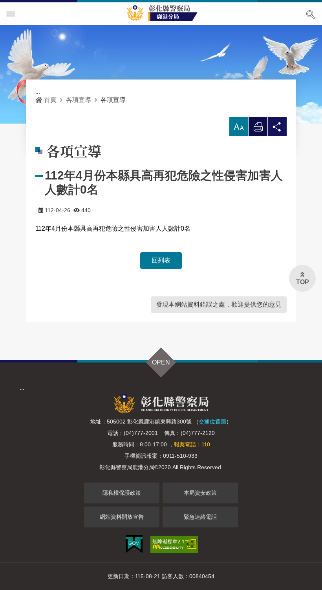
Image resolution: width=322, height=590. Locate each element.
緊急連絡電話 (200, 517)
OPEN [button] (161, 362)
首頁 (50, 99)
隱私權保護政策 (121, 493)
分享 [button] (277, 129)
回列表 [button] (161, 260)
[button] (238, 126)
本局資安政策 (200, 493)
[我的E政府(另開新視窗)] (134, 544)
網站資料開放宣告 (122, 517)
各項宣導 (78, 99)
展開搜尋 (310, 14)
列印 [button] (258, 129)
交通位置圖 (212, 421)
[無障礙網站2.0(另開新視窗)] (174, 544)
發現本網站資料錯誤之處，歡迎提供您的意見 (219, 304)
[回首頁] (165, 12)
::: (37, 91)
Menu (11, 14)
